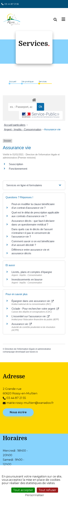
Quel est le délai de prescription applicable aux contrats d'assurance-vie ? (35, 214)
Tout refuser (47, 490)
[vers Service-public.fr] (41, 115)
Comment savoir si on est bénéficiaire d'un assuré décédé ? (33, 243)
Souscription (16, 164)
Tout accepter (23, 490)
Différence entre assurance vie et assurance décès (30, 251)
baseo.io (34, 352)
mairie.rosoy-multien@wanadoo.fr (30, 402)
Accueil (12, 81)
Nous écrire (18, 412)
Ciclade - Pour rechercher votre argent (34, 308)
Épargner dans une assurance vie (31, 300)
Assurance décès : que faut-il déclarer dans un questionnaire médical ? (33, 222)
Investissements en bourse (27, 279)
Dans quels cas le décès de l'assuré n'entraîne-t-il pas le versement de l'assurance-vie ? (32, 233)
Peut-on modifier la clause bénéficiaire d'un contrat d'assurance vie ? (33, 206)
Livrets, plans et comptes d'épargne (32, 271)
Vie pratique (27, 81)
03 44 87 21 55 (11, 4)
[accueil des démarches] (34, 99)
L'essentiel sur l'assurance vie (29, 316)
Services (43, 81)
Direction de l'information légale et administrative (28, 349)
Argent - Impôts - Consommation (22, 129)
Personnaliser (34, 495)
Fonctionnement (18, 168)
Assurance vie (52, 129)
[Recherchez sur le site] (58, 19)
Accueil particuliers (14, 124)
